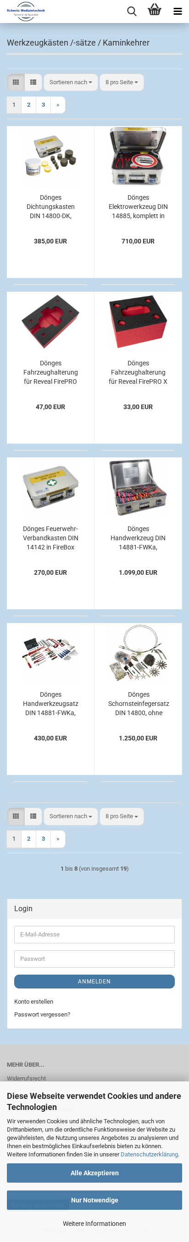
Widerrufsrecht (26, 1078)
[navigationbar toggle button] (177, 11)
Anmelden (94, 981)
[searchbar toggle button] (131, 11)
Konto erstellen (33, 1001)
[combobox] (71, 83)
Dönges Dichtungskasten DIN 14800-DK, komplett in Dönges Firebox (50, 207)
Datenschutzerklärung (149, 1154)
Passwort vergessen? (42, 1014)
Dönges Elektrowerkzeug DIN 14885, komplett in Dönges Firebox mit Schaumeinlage (138, 207)
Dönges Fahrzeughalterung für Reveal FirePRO (50, 372)
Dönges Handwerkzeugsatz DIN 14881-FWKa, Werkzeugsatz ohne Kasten (50, 704)
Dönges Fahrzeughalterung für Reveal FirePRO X (138, 372)
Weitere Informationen (94, 1223)
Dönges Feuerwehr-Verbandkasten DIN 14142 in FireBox (50, 538)
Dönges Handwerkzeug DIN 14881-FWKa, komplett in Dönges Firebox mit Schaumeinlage (138, 538)
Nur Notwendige (94, 1200)
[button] (16, 83)
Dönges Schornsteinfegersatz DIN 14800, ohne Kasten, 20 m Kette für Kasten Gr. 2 (138, 704)
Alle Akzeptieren (95, 1173)
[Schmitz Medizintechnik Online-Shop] (22, 11)
